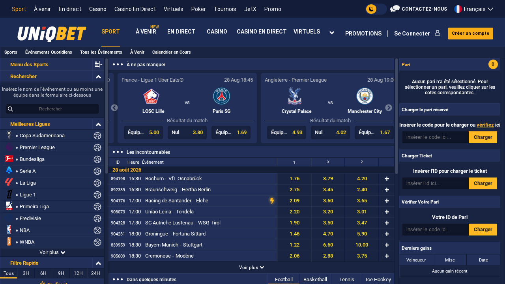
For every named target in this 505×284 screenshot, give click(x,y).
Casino (98, 9)
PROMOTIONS (363, 33)
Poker (198, 9)
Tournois (225, 9)
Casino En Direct (135, 9)
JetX (250, 9)
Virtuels (173, 9)
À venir (42, 9)
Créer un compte (470, 33)
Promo (272, 9)
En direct (70, 9)
